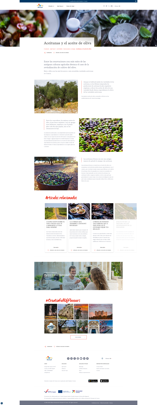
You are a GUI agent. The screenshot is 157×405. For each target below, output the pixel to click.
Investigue (47, 278)
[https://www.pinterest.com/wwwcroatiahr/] (78, 358)
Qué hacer (64, 366)
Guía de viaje (65, 370)
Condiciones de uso (95, 402)
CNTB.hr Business (83, 368)
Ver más (55, 247)
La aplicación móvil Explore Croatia (78, 1)
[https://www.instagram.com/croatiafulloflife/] (71, 358)
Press (80, 370)
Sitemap (111, 402)
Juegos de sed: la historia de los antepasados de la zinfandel (100, 224)
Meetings (81, 366)
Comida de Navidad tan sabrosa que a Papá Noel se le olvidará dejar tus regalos (77, 225)
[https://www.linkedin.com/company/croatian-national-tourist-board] (84, 358)
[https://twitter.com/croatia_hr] (74, 358)
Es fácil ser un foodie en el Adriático (125, 223)
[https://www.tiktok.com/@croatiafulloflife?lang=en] (87, 358)
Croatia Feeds (99, 366)
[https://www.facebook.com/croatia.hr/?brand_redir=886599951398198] (68, 358)
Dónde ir (64, 368)
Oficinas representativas (84, 372)
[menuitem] (93, 381)
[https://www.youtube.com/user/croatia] (81, 358)
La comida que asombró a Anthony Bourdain (54, 223)
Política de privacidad (104, 402)
